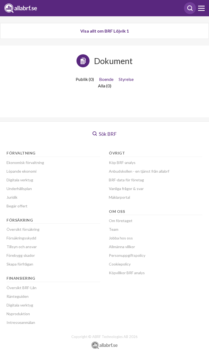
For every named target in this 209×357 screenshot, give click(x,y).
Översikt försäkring (23, 229)
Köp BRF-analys (122, 162)
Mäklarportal (119, 197)
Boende (106, 79)
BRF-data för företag (126, 180)
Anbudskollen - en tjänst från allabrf (139, 171)
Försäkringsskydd (21, 238)
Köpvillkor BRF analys (127, 272)
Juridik (12, 197)
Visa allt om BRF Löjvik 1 (104, 30)
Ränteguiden (18, 296)
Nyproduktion (18, 313)
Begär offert (17, 206)
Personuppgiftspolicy (127, 255)
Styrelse (126, 79)
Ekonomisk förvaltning (25, 162)
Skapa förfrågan (20, 264)
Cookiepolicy (120, 264)
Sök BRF (107, 134)
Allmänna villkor (122, 246)
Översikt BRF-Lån (21, 287)
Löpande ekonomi (21, 171)
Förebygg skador (21, 255)
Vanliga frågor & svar (126, 188)
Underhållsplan (19, 188)
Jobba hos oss (121, 238)
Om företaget (121, 220)
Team (113, 229)
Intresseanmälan (21, 322)
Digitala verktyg (20, 180)
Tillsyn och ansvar (22, 246)
